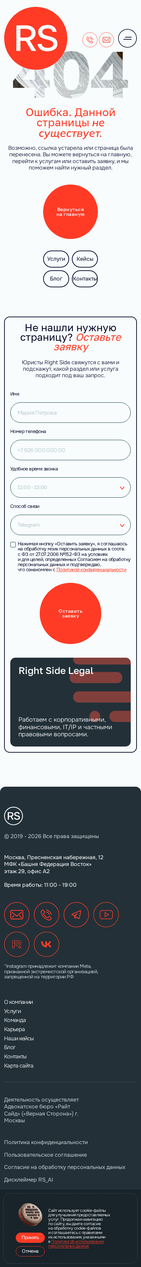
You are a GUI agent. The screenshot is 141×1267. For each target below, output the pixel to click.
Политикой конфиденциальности (91, 569)
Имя (14, 394)
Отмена (30, 1251)
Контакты (85, 278)
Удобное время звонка (34, 469)
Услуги (56, 258)
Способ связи (24, 506)
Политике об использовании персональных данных (76, 1244)
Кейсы (85, 258)
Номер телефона (28, 431)
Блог (56, 278)
